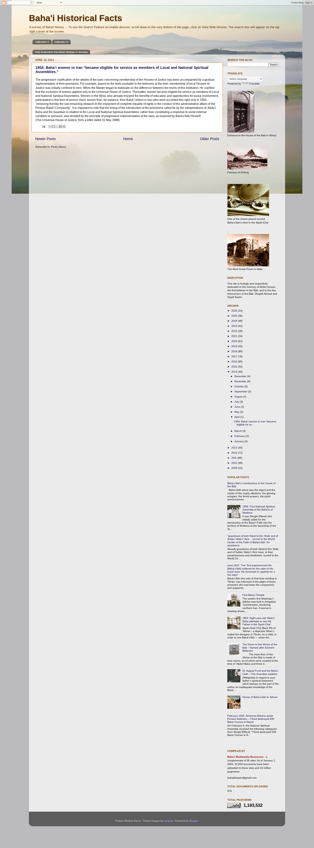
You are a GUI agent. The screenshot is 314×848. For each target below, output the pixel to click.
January (239, 441)
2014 (234, 371)
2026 (234, 310)
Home (128, 139)
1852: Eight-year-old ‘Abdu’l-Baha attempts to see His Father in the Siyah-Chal (258, 621)
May (237, 411)
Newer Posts (45, 139)
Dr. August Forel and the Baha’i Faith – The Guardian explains (260, 672)
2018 (234, 351)
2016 (234, 361)
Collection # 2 (61, 42)
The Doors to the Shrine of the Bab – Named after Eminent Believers (259, 647)
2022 (234, 331)
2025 (234, 315)
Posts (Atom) (58, 146)
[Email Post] (43, 126)
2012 (234, 452)
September (241, 391)
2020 (234, 341)
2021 (234, 336)
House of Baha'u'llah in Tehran (259, 697)
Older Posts (209, 139)
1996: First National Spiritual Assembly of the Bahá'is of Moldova (258, 509)
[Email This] (50, 126)
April (237, 416)
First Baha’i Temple (253, 594)
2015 (234, 366)
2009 (234, 468)
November (240, 381)
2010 (234, 462)
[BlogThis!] (53, 126)
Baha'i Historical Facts (75, 18)
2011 (234, 457)
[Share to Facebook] (60, 126)
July (237, 401)
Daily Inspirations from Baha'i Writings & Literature (61, 52)
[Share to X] (57, 126)
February (240, 436)
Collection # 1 (42, 42)
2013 (234, 447)
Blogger (193, 820)
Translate (254, 83)
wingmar (169, 820)
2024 (234, 320)
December (240, 376)
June (237, 406)
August (238, 396)
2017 (234, 356)
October (239, 386)
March (238, 430)
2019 (234, 346)
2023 (234, 325)
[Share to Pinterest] (64, 126)
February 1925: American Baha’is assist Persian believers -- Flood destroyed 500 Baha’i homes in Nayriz (250, 719)
